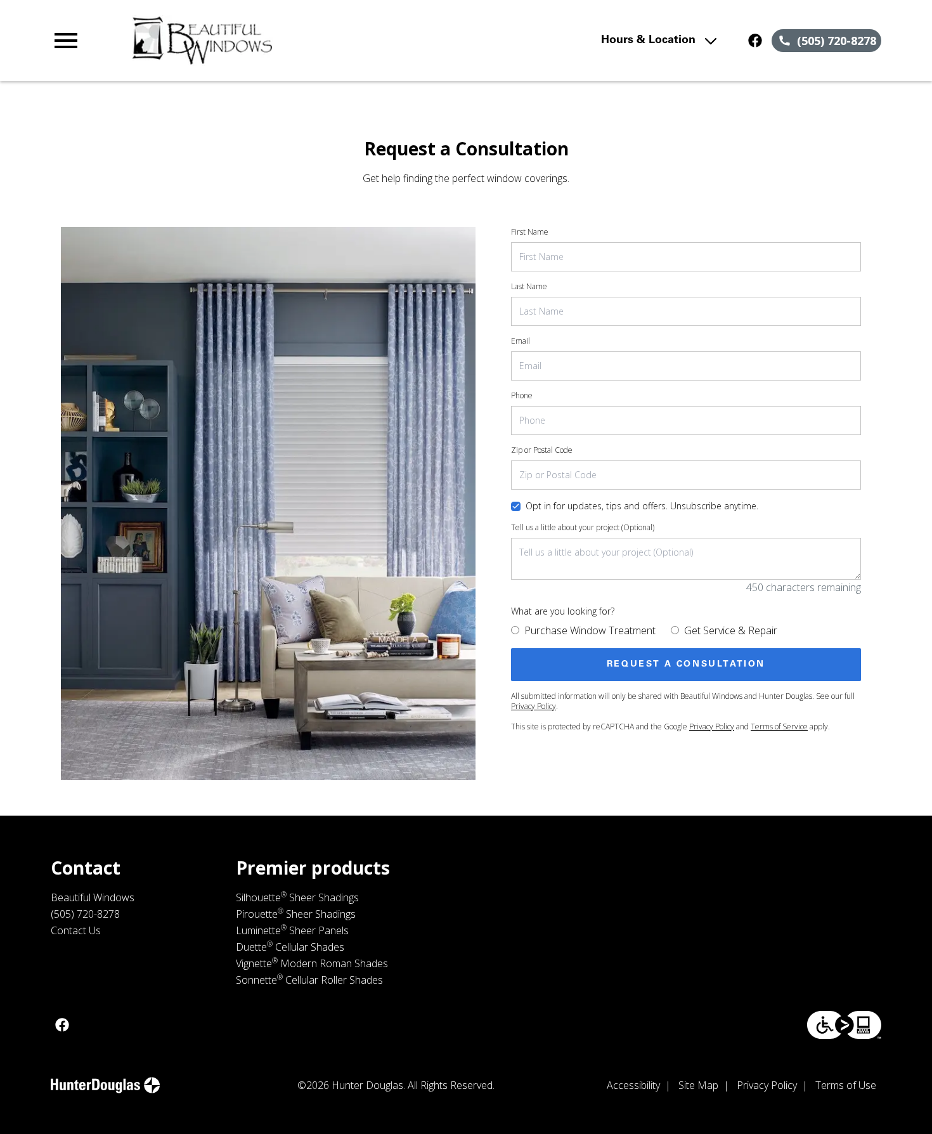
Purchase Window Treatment (590, 630)
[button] (66, 40)
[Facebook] (755, 40)
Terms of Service (779, 726)
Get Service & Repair (730, 630)
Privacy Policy (533, 706)
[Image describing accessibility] (844, 1025)
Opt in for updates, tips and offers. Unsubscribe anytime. (642, 506)
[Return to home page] (299, 41)
